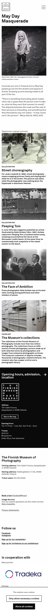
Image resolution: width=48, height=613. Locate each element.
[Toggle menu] (44, 7)
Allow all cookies (24, 606)
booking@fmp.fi (20, 495)
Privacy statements (10, 510)
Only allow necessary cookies (24, 598)
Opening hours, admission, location (21, 375)
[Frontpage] (6, 7)
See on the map (11, 417)
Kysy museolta (8, 504)
